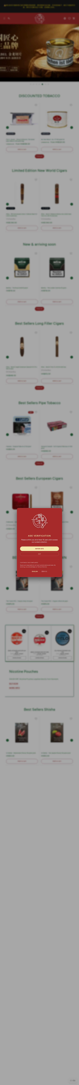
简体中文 (44, 571)
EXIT (39, 554)
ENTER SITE (39, 549)
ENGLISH (35, 571)
